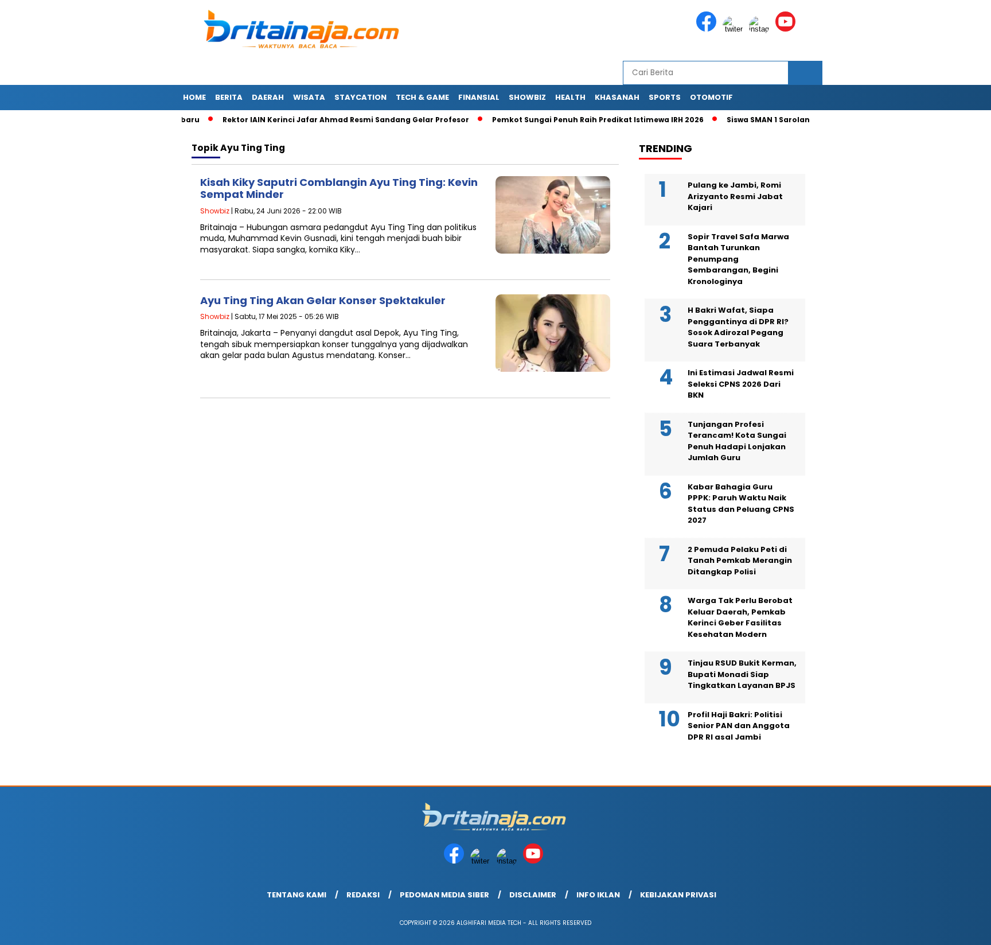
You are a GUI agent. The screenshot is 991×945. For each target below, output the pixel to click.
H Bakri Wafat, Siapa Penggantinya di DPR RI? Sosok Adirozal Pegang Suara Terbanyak (738, 327)
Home (194, 97)
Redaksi (363, 894)
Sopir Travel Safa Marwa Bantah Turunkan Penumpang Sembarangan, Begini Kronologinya (738, 259)
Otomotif (711, 97)
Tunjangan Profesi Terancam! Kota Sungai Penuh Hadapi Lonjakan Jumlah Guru (737, 441)
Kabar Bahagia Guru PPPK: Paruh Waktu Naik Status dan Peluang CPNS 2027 (741, 503)
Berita (229, 97)
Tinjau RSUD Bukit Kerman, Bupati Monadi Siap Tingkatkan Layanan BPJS (742, 674)
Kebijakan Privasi (678, 894)
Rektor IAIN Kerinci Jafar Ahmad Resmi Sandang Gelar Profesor (320, 120)
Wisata (309, 97)
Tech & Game (422, 97)
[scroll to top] (951, 927)
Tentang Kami (296, 894)
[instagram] (761, 29)
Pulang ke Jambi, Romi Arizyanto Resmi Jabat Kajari (735, 196)
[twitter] (735, 29)
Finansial (479, 97)
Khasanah (617, 97)
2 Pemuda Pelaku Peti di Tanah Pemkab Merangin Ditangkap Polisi (740, 560)
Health (570, 97)
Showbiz (527, 97)
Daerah (268, 97)
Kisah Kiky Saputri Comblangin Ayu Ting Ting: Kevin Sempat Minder (339, 188)
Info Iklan (598, 894)
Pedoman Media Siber (444, 894)
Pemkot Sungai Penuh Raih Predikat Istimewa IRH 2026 (572, 120)
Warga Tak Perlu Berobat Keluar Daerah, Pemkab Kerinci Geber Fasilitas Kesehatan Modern (740, 617)
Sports (665, 97)
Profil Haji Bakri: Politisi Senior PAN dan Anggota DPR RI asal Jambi (739, 725)
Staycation (360, 97)
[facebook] (708, 29)
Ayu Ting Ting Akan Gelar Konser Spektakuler (323, 300)
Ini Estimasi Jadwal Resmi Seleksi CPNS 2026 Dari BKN (741, 383)
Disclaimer (532, 894)
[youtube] (787, 29)
